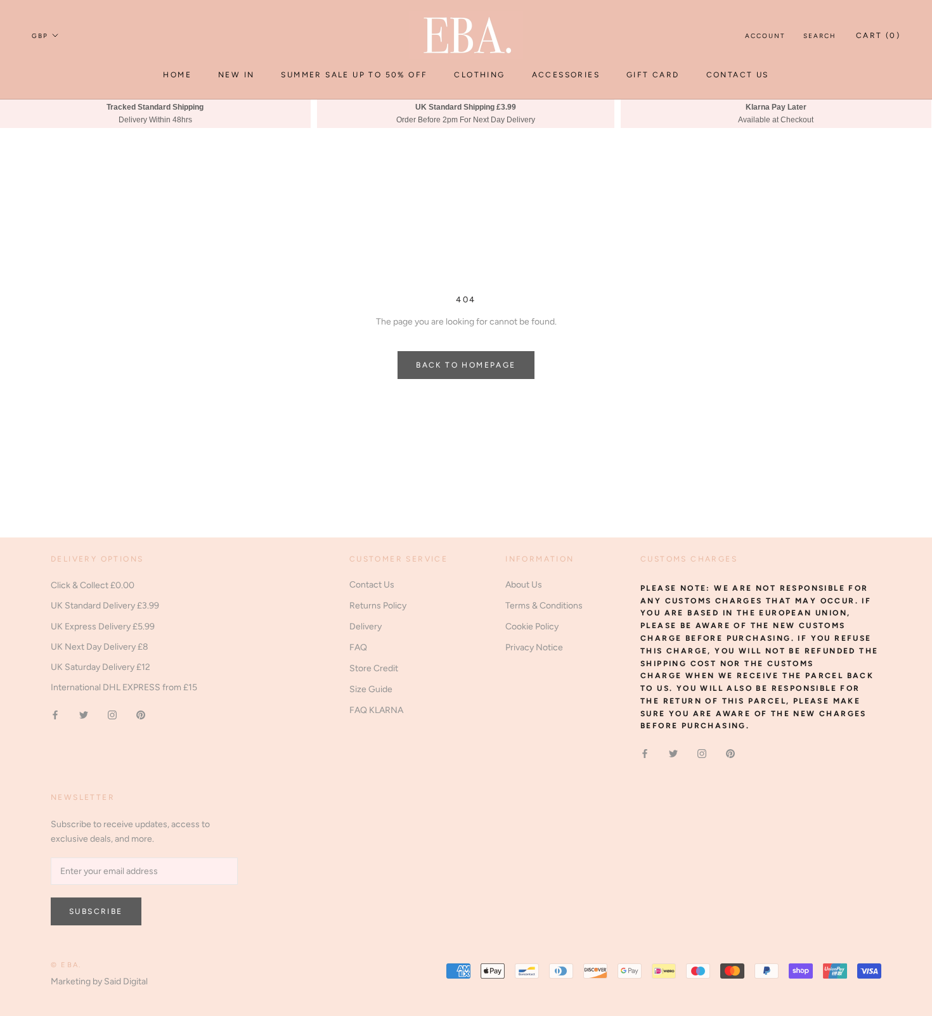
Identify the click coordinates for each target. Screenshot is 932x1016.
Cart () (878, 35)
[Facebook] (55, 714)
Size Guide (370, 689)
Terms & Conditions (544, 605)
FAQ (358, 647)
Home (177, 74)
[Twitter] (83, 714)
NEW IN (236, 74)
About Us (523, 584)
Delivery (365, 626)
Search (819, 36)
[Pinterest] (140, 714)
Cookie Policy (532, 626)
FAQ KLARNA (376, 710)
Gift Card (653, 74)
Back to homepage (465, 365)
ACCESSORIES (566, 74)
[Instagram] (112, 714)
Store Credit (373, 668)
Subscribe (96, 911)
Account (765, 36)
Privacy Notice (534, 647)
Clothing (479, 74)
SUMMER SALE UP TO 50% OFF (354, 74)
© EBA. (66, 965)
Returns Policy (377, 605)
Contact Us (737, 74)
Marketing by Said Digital (99, 981)
